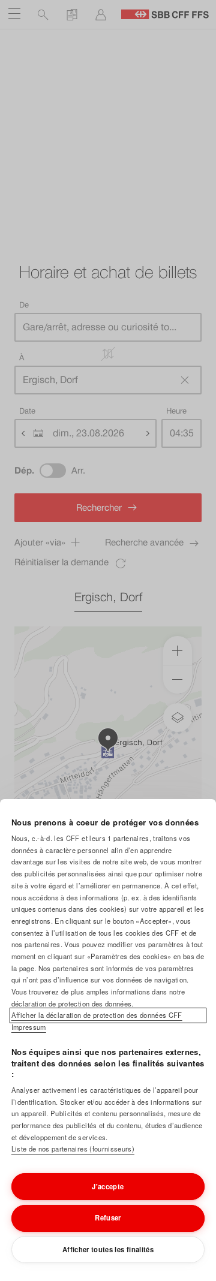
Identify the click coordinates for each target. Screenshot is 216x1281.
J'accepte (108, 1186)
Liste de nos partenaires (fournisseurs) (72, 1148)
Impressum (28, 1027)
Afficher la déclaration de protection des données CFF (96, 1015)
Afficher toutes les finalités (108, 1249)
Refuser (108, 1217)
